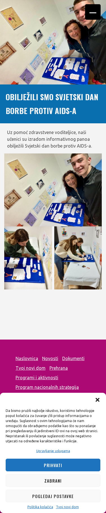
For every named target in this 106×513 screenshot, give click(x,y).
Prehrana (58, 368)
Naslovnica (27, 358)
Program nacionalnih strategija (47, 387)
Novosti (50, 358)
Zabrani (53, 481)
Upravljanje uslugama (53, 451)
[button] (97, 400)
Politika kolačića (40, 507)
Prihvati (53, 465)
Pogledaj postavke (53, 496)
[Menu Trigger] (93, 12)
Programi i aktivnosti (37, 377)
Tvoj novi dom (67, 507)
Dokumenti (73, 358)
